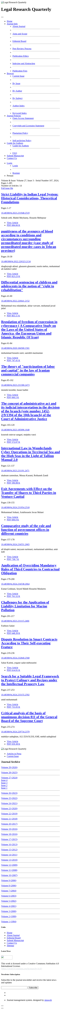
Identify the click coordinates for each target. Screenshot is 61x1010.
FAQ (14, 153)
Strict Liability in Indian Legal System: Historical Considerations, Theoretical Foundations (29, 198)
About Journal (18, 26)
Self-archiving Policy (21, 140)
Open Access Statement (23, 118)
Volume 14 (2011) (9, 855)
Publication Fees (19, 71)
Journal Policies (14, 115)
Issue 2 (4, 785)
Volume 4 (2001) (8, 906)
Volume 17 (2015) (9, 839)
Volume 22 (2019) (9, 813)
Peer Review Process (21, 48)
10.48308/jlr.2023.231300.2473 (15, 385)
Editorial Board (19, 41)
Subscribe (33, 988)
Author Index (18, 105)
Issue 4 (4, 780)
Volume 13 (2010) (9, 860)
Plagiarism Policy (20, 133)
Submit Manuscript (15, 155)
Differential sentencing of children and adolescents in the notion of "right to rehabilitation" (29, 286)
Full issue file (7, 188)
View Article (12, 222)
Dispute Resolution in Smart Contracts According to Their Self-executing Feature (29, 643)
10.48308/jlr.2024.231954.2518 (15, 507)
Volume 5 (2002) (8, 901)
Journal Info (12, 24)
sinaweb (48, 1000)
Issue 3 (4, 783)
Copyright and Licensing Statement (28, 125)
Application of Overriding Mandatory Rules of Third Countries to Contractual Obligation (30, 569)
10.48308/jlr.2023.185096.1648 (15, 430)
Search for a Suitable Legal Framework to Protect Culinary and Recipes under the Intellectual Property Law (30, 680)
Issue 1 (4, 788)
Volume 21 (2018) (9, 819)
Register (16, 173)
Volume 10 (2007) (9, 875)
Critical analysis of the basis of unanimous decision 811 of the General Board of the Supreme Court (29, 717)
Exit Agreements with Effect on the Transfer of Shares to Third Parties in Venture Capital (28, 492)
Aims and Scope (19, 34)
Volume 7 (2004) (8, 891)
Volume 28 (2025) (9, 772)
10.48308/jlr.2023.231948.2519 (15, 213)
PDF (13, 225)
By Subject (17, 98)
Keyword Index (19, 113)
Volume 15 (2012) (9, 849)
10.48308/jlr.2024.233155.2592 (15, 695)
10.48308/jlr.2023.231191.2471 (15, 470)
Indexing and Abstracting (23, 63)
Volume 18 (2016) (9, 834)
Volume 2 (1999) (8, 916)
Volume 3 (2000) (8, 911)
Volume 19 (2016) (9, 829)
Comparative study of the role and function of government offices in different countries (26, 529)
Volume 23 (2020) (9, 808)
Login (9, 163)
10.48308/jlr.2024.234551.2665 (15, 544)
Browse (10, 73)
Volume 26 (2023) (9, 793)
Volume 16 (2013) (9, 844)
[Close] (2, 1008)
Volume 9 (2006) (8, 880)
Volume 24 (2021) (9, 803)
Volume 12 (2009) (9, 865)
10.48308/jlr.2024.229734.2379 (15, 731)
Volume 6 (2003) (8, 896)
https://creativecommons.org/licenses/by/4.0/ (21, 968)
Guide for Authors (15, 143)
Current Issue (18, 76)
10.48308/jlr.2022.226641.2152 (15, 301)
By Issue (16, 83)
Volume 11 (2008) (9, 870)
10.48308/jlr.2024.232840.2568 (15, 658)
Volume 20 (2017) (9, 824)
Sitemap (10, 945)
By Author (17, 91)
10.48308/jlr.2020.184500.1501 (15, 348)
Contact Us (12, 158)
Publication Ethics (20, 56)
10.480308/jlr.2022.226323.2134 (16, 261)
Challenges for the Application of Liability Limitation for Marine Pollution (25, 606)
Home (9, 21)
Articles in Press (14, 753)
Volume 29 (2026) (9, 767)
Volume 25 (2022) (9, 798)
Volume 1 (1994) (8, 921)
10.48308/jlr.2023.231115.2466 (15, 621)
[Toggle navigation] (2, 17)
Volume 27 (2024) (9, 777)
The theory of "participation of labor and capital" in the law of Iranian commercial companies (28, 370)
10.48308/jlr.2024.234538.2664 (15, 584)
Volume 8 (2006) (8, 885)
